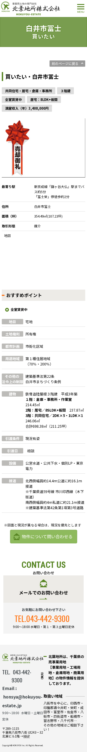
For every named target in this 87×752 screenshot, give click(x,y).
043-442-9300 (48, 618)
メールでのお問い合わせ (43, 592)
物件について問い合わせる (47, 536)
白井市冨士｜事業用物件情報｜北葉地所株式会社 (30, 8)
